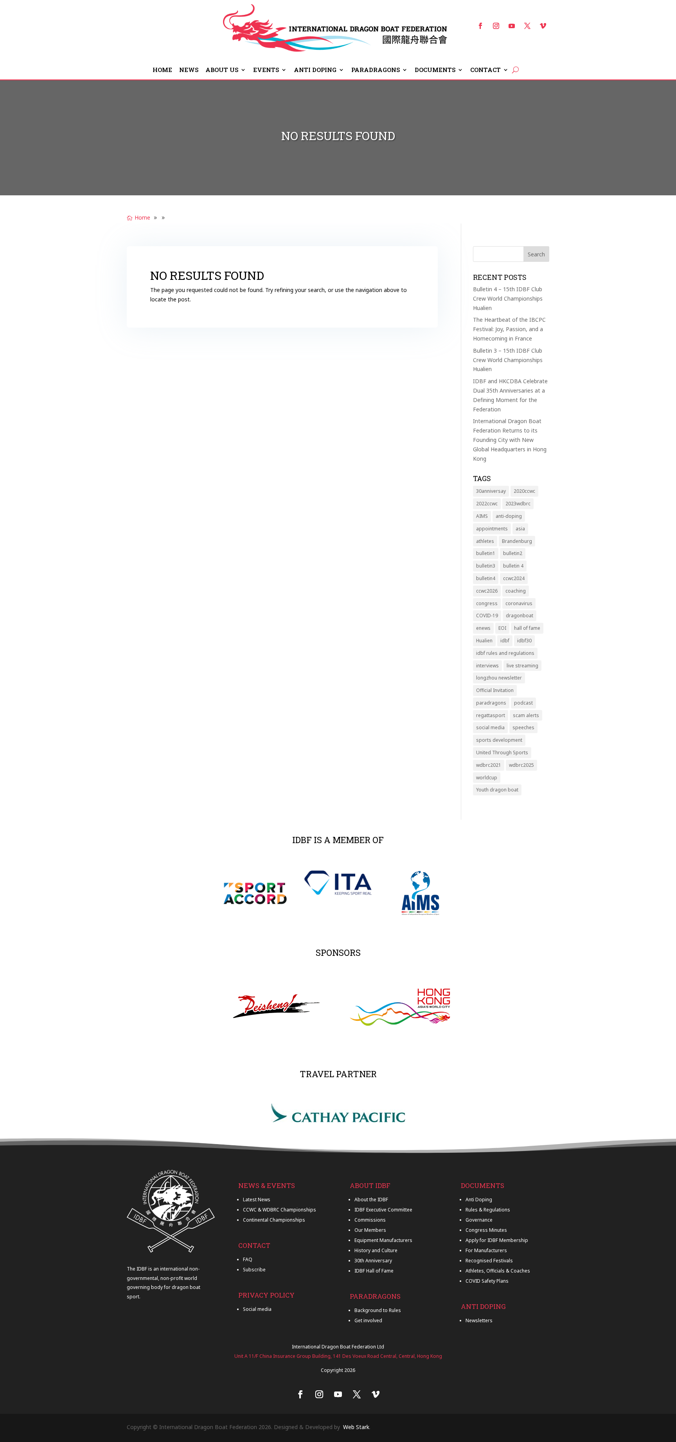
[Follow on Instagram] (496, 26)
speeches (523, 727)
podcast (523, 702)
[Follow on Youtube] (511, 26)
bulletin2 (512, 553)
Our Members (370, 1230)
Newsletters (479, 1320)
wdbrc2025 (521, 765)
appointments (492, 528)
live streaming (522, 665)
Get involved (368, 1320)
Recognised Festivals (489, 1260)
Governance (479, 1220)
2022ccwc (487, 503)
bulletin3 (485, 565)
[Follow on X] (527, 26)
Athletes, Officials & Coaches (498, 1270)
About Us (221, 70)
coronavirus (518, 603)
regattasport (490, 715)
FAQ (247, 1259)
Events (266, 70)
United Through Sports (502, 752)
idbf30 (524, 640)
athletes (485, 541)
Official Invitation (495, 690)
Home (162, 70)
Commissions (370, 1220)
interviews (487, 665)
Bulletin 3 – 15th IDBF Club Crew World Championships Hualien (508, 360)
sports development (499, 740)
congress (487, 603)
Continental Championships (274, 1220)
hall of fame (527, 628)
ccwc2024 (514, 578)
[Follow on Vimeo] (543, 26)
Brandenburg (517, 541)
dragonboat (519, 615)
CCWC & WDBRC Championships (279, 1209)
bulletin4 (485, 578)
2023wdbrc (517, 503)
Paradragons (375, 70)
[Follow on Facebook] (480, 26)
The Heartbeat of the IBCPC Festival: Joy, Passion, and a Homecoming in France (509, 329)
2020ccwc (524, 491)
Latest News (256, 1199)
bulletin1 (485, 553)
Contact (485, 70)
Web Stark (356, 1427)
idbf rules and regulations (505, 653)
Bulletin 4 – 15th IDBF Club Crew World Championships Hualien (508, 298)
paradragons (491, 702)
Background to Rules (377, 1310)
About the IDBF (371, 1199)
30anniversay (491, 491)
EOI (502, 628)
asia (520, 528)
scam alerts (526, 715)
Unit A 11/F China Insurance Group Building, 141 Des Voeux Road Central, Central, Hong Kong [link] (338, 1356)
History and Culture (375, 1250)
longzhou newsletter (499, 677)
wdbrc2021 (488, 765)
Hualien (484, 640)
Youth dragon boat (497, 789)
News (188, 70)
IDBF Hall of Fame (374, 1270)
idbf (504, 640)
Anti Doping (315, 70)
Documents (435, 70)
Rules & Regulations (488, 1209)
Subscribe (254, 1269)
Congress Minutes (486, 1230)
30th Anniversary (373, 1260)
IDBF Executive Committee (383, 1209)
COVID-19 (487, 615)
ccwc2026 (487, 591)
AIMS (482, 516)
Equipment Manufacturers (383, 1240)
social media (490, 727)
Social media (257, 1309)
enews (483, 628)
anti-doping (509, 516)
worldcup (486, 777)
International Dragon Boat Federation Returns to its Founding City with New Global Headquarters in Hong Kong (510, 439)
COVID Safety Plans (487, 1281)
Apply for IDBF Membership (497, 1240)
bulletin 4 (513, 565)
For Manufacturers (486, 1250)
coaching (515, 591)
